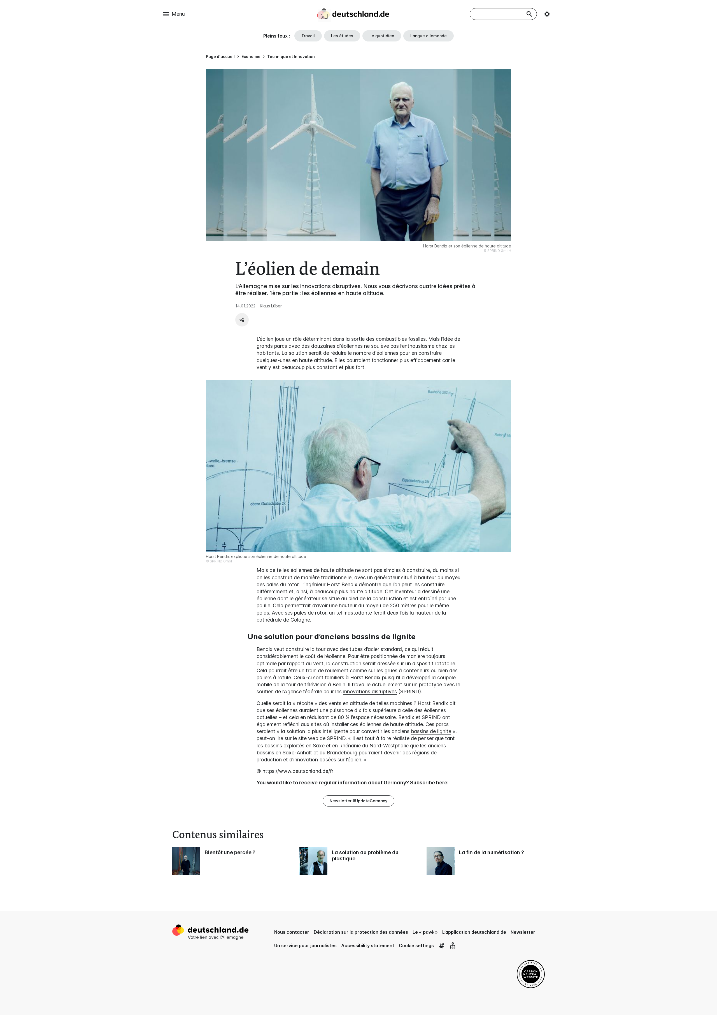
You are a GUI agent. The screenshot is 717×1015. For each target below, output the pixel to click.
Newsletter (523, 932)
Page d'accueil (220, 56)
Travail (308, 35)
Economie (250, 56)
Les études (342, 35)
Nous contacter (291, 932)
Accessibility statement (367, 945)
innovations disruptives (370, 691)
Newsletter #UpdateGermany (358, 800)
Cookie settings (416, 945)
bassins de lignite (431, 731)
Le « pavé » (425, 932)
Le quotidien (381, 35)
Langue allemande (428, 35)
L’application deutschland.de (474, 932)
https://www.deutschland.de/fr (297, 771)
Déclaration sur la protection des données (361, 932)
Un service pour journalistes (305, 945)
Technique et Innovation (291, 56)
